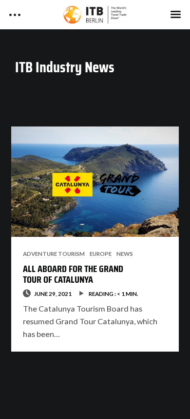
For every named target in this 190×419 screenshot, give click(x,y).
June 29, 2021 (53, 293)
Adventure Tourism (54, 253)
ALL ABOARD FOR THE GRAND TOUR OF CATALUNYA (73, 274)
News (124, 253)
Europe (101, 253)
